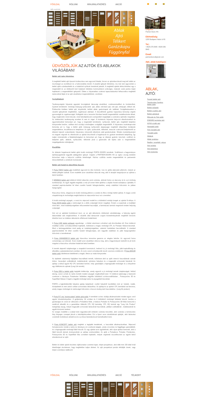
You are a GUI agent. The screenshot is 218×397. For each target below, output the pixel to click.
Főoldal (55, 4)
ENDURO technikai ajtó (155, 120)
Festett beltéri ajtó (153, 99)
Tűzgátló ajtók (152, 133)
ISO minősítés (152, 152)
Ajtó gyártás (151, 146)
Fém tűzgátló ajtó (153, 130)
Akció (118, 4)
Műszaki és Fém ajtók (155, 117)
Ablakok (150, 136)
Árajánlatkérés (96, 4)
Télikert (55, 10)
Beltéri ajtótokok (153, 114)
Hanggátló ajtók (153, 127)
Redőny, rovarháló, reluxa (156, 142)
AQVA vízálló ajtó (153, 123)
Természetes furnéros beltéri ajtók (155, 103)
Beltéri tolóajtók (153, 108)
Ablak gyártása (152, 139)
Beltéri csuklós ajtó (154, 111)
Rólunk (73, 4)
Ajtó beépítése (152, 149)
